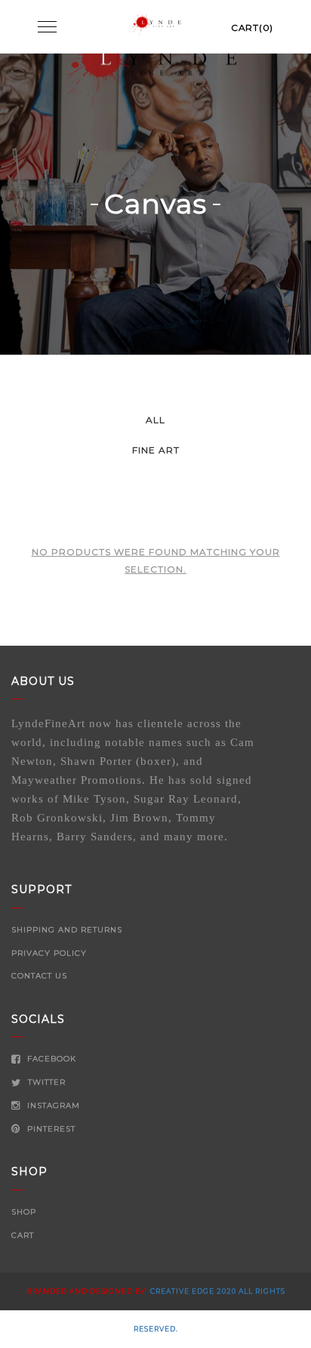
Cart (22, 1235)
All (155, 419)
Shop (23, 1212)
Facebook (50, 1059)
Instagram (52, 1105)
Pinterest (49, 1129)
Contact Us (39, 976)
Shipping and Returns (66, 930)
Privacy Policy (49, 953)
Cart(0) (252, 27)
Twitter (45, 1082)
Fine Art (156, 450)
